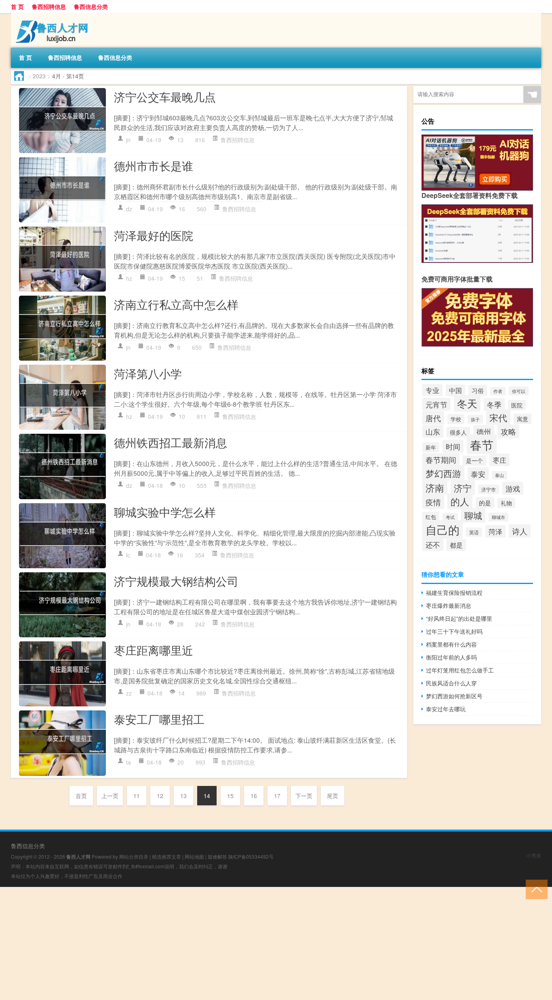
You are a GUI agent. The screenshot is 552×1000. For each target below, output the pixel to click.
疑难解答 (217, 856)
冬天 (467, 403)
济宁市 (488, 489)
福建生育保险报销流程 (454, 592)
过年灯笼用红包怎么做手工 (460, 670)
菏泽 (495, 531)
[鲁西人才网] (53, 16)
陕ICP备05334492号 (251, 856)
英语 (474, 532)
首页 (81, 796)
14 (207, 796)
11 (136, 796)
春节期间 (441, 459)
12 (160, 796)
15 (230, 796)
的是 (485, 502)
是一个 (474, 460)
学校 (456, 419)
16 (254, 796)
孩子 (475, 419)
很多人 (458, 432)
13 (183, 796)
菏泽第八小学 (148, 373)
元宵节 (436, 404)
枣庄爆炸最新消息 (448, 605)
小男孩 (534, 855)
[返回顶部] (535, 889)
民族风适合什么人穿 (451, 683)
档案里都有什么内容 (451, 644)
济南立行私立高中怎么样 (176, 304)
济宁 (463, 487)
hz (129, 278)
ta (128, 762)
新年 (431, 447)
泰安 (478, 473)
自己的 (442, 529)
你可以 (518, 391)
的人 (460, 501)
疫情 (433, 502)
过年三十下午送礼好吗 (454, 631)
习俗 (478, 390)
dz (129, 209)
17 (277, 796)
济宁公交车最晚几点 (165, 96)
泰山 (499, 475)
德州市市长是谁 (153, 166)
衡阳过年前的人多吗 (451, 657)
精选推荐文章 (166, 856)
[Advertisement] (242, 943)
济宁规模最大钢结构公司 (176, 581)
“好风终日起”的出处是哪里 (459, 618)
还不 (433, 544)
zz (129, 693)
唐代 (433, 417)
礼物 (506, 503)
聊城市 (498, 517)
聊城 (473, 515)
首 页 (17, 6)
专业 (432, 390)
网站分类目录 (133, 856)
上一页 (109, 796)
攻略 (508, 431)
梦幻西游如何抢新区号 (454, 696)
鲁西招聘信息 (49, 6)
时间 (453, 446)
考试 (450, 517)
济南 (435, 487)
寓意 (522, 419)
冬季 (494, 404)
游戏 (513, 488)
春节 (481, 444)
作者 (497, 391)
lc (128, 555)
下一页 (303, 796)
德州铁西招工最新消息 (170, 442)
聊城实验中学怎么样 (165, 512)
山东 (433, 431)
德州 (483, 431)
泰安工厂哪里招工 (159, 719)
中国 (455, 390)
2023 (39, 76)
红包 (431, 517)
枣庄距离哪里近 (153, 650)
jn (128, 140)
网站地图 (194, 856)
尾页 (332, 796)
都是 (456, 545)
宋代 (498, 417)
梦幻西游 (443, 472)
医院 (517, 405)
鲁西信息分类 (91, 6)
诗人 (519, 530)
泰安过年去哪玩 (446, 709)
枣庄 (499, 460)
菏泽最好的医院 (153, 235)
